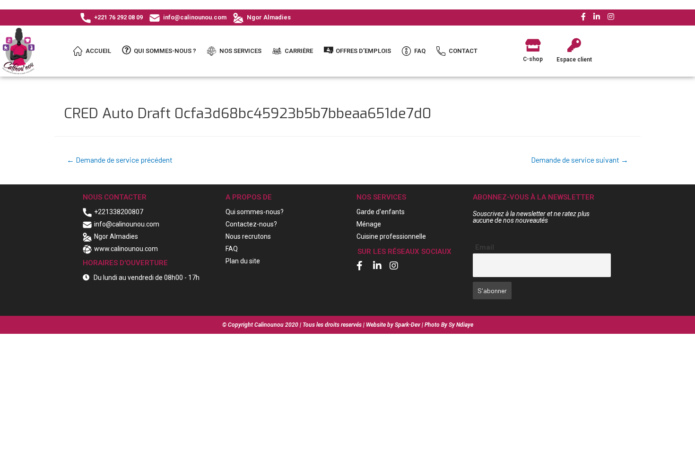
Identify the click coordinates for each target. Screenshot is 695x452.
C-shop (533, 59)
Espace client (574, 59)
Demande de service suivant (579, 159)
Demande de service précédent (120, 159)
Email (484, 247)
